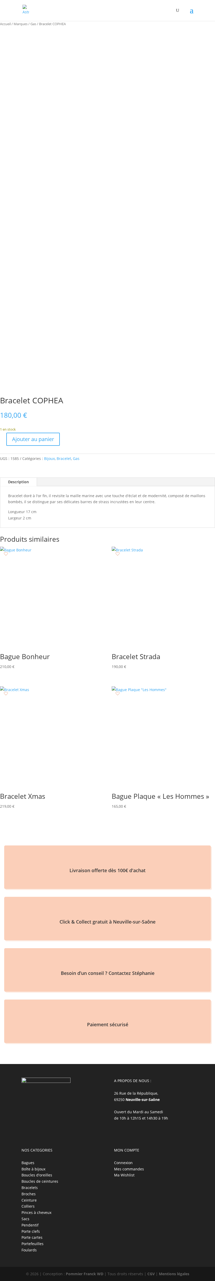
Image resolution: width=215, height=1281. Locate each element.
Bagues (28, 1162)
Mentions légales (174, 1273)
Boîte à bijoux (33, 1168)
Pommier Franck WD (84, 1273)
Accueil (5, 23)
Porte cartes (32, 1237)
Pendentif (30, 1225)
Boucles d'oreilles (37, 1175)
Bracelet (64, 458)
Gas (33, 23)
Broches (29, 1193)
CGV (151, 1273)
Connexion (123, 1162)
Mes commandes (129, 1168)
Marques (21, 23)
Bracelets (30, 1187)
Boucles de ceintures (40, 1181)
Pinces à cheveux (36, 1212)
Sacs (25, 1218)
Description (18, 481)
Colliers (28, 1206)
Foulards (29, 1249)
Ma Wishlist (124, 1175)
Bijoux (49, 458)
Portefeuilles (33, 1243)
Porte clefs (31, 1231)
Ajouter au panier (33, 439)
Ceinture (29, 1200)
